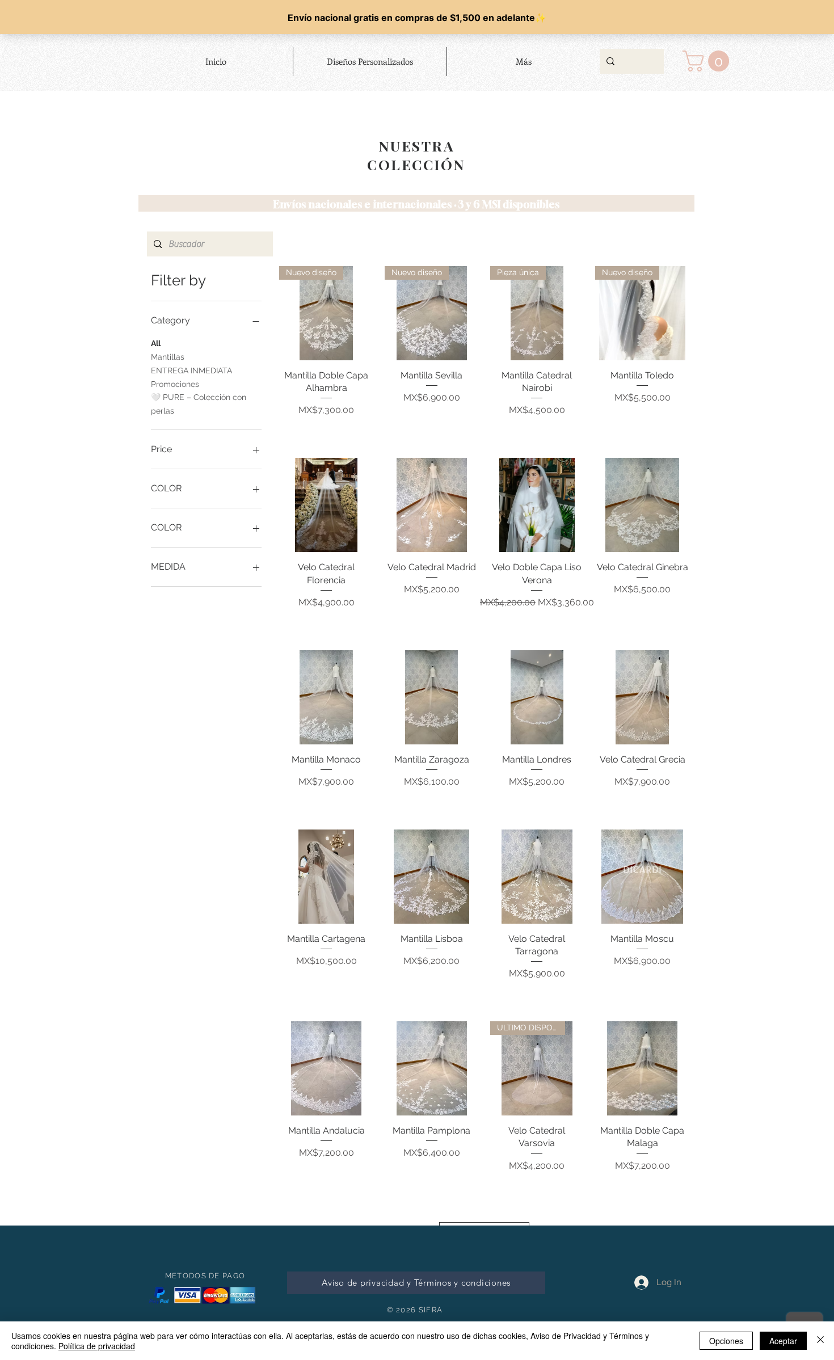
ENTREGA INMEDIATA (191, 370)
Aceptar (783, 1340)
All (156, 343)
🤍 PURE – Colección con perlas (198, 404)
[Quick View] (326, 505)
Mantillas (167, 356)
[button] (708, 60)
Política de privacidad (96, 1345)
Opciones (726, 1340)
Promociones (175, 384)
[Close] (820, 1340)
